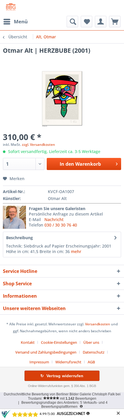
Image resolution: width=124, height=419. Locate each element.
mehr (76, 251)
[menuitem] (15, 21)
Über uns (91, 342)
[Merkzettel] (86, 21)
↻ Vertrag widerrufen (61, 375)
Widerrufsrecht (68, 362)
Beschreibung (19, 237)
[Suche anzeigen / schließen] (72, 21)
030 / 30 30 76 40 (60, 225)
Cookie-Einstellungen (59, 342)
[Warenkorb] (115, 21)
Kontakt (28, 342)
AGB (91, 362)
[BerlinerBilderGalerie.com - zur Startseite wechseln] (11, 8)
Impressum (39, 362)
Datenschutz (93, 352)
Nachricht (53, 219)
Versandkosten (97, 324)
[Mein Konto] (100, 21)
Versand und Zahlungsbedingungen (45, 352)
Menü (21, 21)
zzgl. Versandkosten (38, 144)
